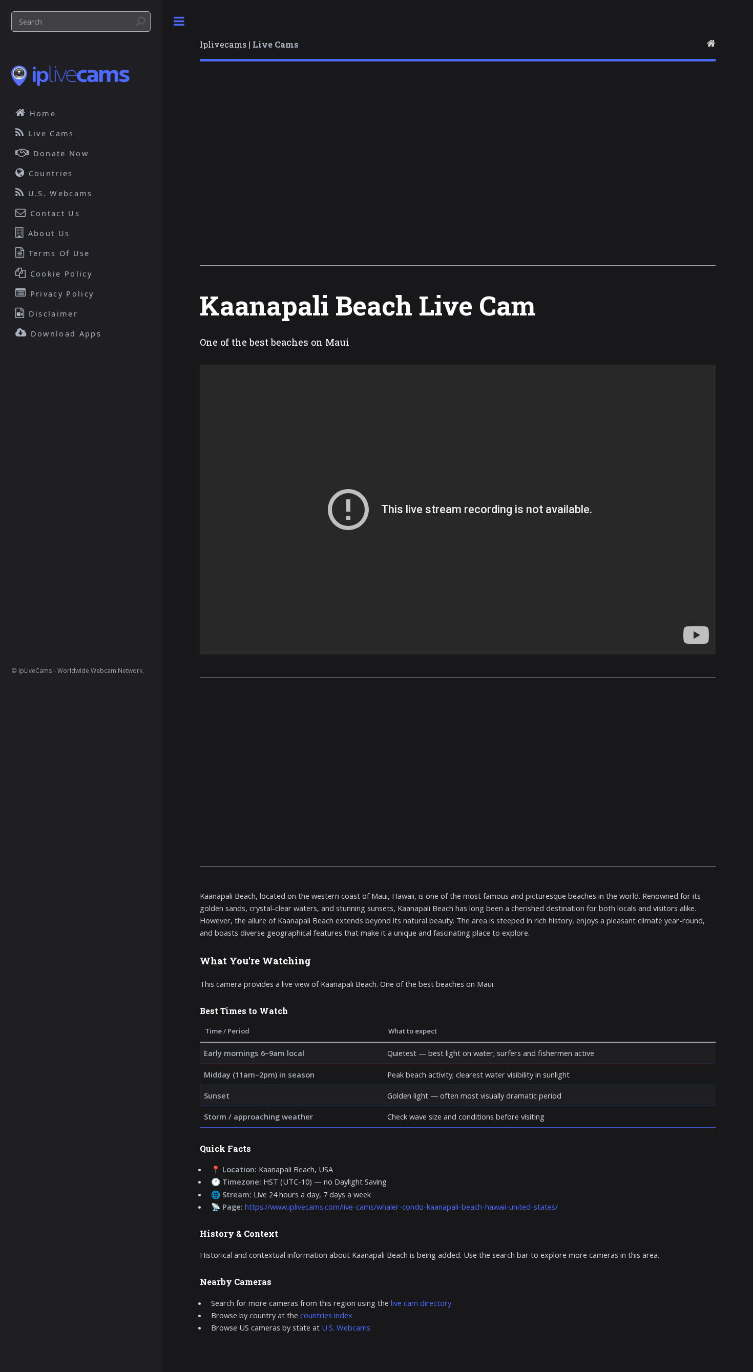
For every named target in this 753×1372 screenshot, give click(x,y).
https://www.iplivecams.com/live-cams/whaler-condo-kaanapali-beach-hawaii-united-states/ (401, 1206)
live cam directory (421, 1303)
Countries (49, 173)
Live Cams (49, 133)
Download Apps (64, 333)
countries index (326, 1315)
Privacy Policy (60, 293)
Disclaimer (52, 313)
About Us (47, 233)
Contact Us (53, 213)
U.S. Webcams (346, 1327)
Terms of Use (58, 253)
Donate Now (59, 153)
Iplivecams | (249, 44)
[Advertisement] (458, 171)
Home (41, 113)
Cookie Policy (59, 273)
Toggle (179, 21)
